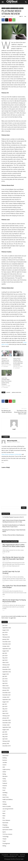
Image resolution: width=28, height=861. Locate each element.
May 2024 (4, 634)
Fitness (4, 788)
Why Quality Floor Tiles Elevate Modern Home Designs (14, 586)
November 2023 (6, 644)
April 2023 (4, 660)
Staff (4, 16)
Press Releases (6, 820)
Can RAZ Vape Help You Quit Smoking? (11, 572)
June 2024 (4, 632)
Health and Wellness (14, 8)
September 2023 (6, 648)
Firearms (4, 785)
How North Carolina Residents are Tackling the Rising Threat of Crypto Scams (13, 525)
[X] (6, 19)
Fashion (4, 781)
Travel (4, 841)
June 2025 (4, 625)
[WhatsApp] (13, 19)
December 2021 (6, 692)
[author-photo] (14, 427)
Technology (5, 836)
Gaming (4, 795)
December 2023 (6, 641)
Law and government (7, 808)
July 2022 (4, 676)
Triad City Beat (21, 856)
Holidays (4, 804)
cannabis (8, 5)
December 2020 (6, 720)
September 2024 (6, 627)
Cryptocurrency (6, 769)
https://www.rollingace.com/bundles (11, 454)
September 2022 (6, 671)
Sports (4, 832)
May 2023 (4, 658)
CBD (3, 767)
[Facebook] (3, 19)
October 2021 (5, 697)
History (4, 802)
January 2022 (5, 690)
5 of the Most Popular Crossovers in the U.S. (13, 517)
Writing (4, 845)
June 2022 (4, 678)
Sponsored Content (7, 829)
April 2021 (4, 711)
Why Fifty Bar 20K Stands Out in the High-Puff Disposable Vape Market (13, 558)
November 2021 (6, 695)
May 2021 (4, 708)
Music (3, 813)
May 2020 (4, 736)
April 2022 (4, 683)
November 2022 (6, 669)
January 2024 (5, 639)
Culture (8, 8)
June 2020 (4, 734)
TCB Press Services (7, 834)
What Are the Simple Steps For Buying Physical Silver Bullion (14, 600)
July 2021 (4, 704)
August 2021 (5, 702)
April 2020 (4, 739)
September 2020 (6, 727)
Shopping (21, 8)
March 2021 (5, 713)
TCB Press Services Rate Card (10, 856)
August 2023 (5, 651)
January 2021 (5, 718)
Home (3, 5)
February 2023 (6, 665)
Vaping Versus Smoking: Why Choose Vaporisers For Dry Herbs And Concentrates (18, 361)
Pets (3, 818)
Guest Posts (5, 797)
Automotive (5, 755)
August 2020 (5, 729)
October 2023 (5, 646)
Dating (4, 774)
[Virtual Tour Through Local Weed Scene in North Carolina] (7, 353)
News (3, 815)
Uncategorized (6, 843)
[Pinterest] (10, 19)
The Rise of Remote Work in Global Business (13, 535)
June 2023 (4, 655)
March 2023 (5, 662)
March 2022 (5, 685)
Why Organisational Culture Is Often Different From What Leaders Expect (13, 545)
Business (4, 760)
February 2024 (6, 637)
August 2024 (5, 630)
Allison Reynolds (12, 440)
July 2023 (4, 653)
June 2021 (4, 706)
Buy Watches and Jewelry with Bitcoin (7, 411)
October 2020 (5, 725)
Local (3, 811)
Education (4, 776)
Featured (4, 783)
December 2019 (6, 746)
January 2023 (5, 667)
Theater (4, 839)
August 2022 (5, 674)
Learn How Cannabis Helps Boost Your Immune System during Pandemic (6, 381)
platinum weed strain (16, 392)
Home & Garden (6, 806)
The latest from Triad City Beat (10, 541)
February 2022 (6, 688)
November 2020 (6, 722)
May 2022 (4, 681)
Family (4, 778)
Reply (3, 462)
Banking (4, 758)
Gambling (4, 792)
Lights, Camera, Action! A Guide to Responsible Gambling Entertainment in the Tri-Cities (13, 521)
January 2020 (5, 743)
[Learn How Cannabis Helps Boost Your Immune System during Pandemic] (7, 373)
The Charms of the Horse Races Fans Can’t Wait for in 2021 (20, 412)
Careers (4, 764)
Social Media (5, 827)
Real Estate (5, 822)
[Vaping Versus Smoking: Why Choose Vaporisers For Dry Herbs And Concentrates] (18, 353)
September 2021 (6, 699)
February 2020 (6, 741)
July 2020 (4, 732)
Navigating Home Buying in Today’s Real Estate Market (13, 530)
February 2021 (6, 715)
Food (3, 790)
